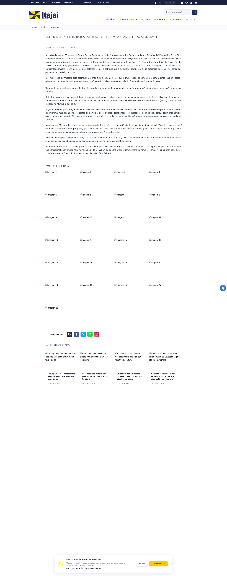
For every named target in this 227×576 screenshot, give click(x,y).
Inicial (35, 27)
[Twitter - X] (83, 334)
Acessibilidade (104, 2)
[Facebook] (181, 2)
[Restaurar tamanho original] (170, 2)
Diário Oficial (70, 2)
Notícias (44, 27)
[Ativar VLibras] (155, 2)
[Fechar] (171, 564)
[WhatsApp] (90, 334)
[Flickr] (196, 2)
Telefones (55, 2)
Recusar (141, 563)
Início (112, 19)
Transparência (87, 2)
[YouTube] (191, 2)
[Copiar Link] (69, 334)
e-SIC (45, 2)
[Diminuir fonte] (166, 2)
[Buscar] (194, 12)
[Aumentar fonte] (173, 2)
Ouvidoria (34, 2)
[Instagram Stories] (96, 334)
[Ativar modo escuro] (160, 2)
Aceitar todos (158, 563)
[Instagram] (186, 2)
